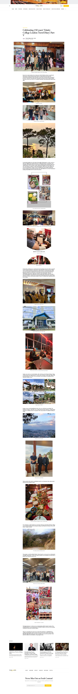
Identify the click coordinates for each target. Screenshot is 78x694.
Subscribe (66, 5)
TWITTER (51, 670)
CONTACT (36, 670)
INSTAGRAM (46, 670)
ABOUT (26, 670)
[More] (65, 9)
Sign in (61, 5)
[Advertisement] (39, 17)
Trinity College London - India (31, 38)
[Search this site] (9, 6)
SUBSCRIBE (31, 670)
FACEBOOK (41, 670)
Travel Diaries (25, 27)
